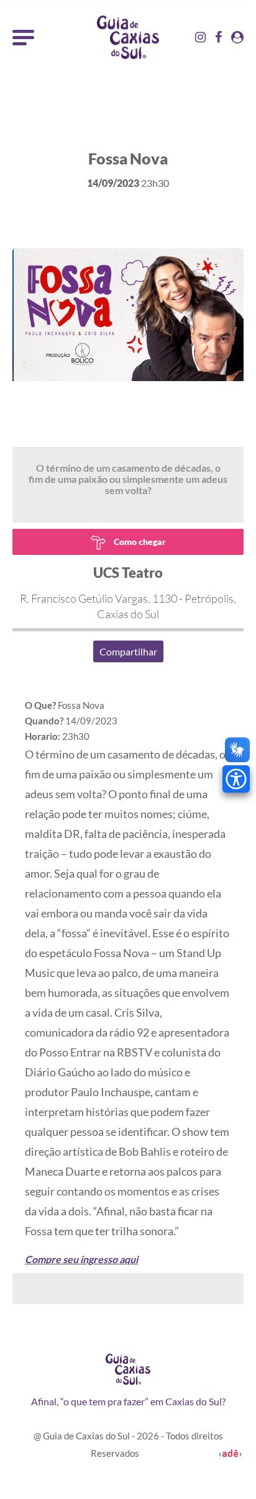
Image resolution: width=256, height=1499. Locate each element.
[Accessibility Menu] (236, 779)
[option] (128, 386)
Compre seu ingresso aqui (81, 1259)
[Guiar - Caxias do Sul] (128, 37)
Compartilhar (128, 651)
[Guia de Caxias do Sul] (128, 1369)
